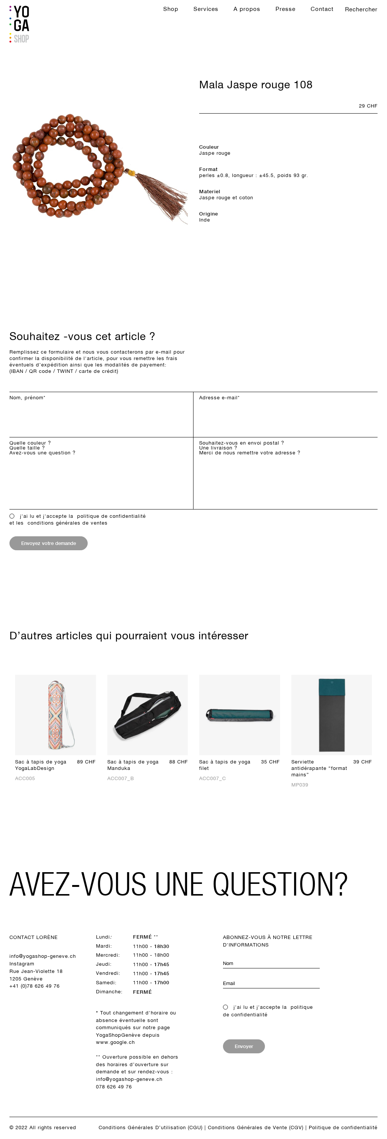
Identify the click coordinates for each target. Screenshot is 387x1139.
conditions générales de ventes (68, 523)
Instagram (21, 964)
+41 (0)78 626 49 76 (34, 986)
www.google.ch (115, 1042)
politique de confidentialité (111, 516)
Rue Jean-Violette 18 (36, 971)
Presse (286, 9)
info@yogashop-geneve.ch (42, 956)
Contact (322, 9)
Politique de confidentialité (343, 1127)
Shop (170, 9)
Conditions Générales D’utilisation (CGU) (151, 1127)
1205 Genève (26, 979)
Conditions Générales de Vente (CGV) (255, 1127)
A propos (247, 9)
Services (206, 9)
